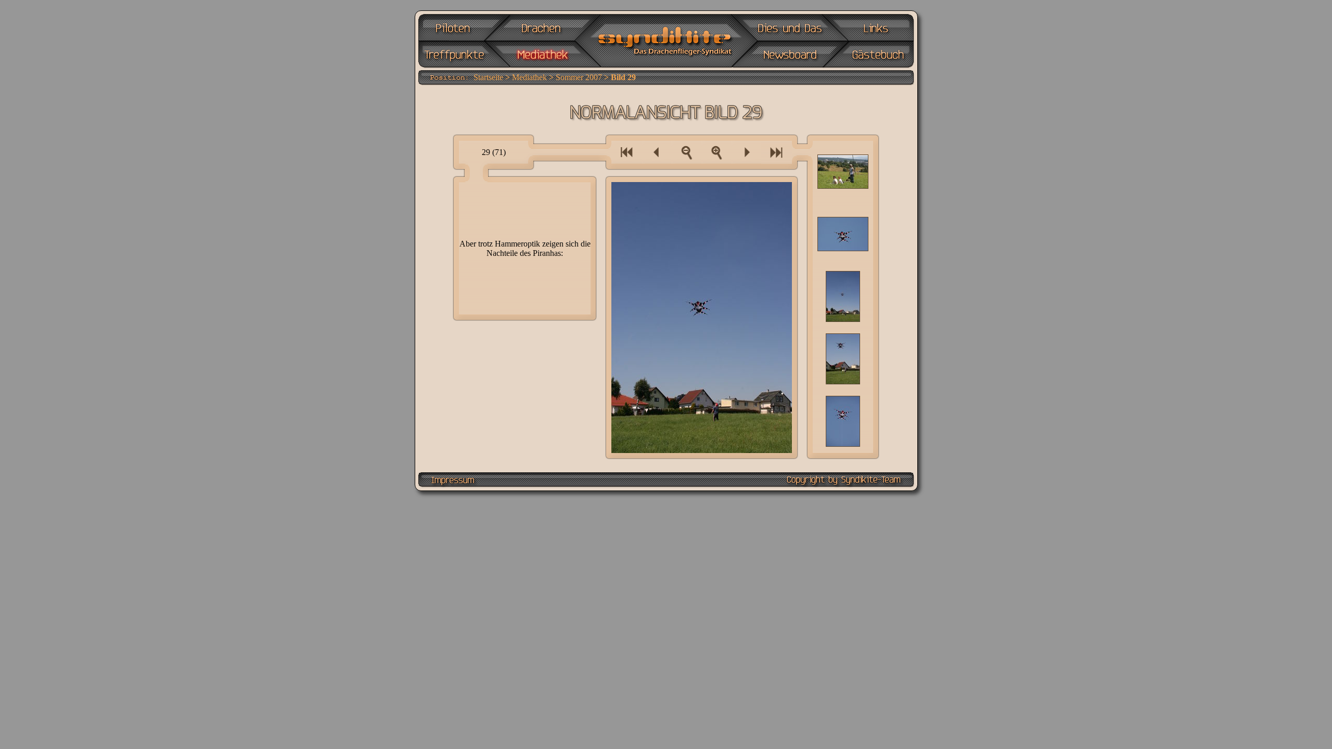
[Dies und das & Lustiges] (789, 27)
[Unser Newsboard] (789, 55)
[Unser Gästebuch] (875, 55)
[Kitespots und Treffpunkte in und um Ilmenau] (457, 55)
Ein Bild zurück (657, 152)
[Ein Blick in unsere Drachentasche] (541, 27)
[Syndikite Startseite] (665, 41)
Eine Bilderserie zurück (626, 152)
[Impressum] (453, 479)
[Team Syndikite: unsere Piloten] (457, 27)
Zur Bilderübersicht (686, 152)
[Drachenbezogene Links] (875, 27)
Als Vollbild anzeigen (716, 152)
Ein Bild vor (746, 152)
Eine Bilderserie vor (776, 152)
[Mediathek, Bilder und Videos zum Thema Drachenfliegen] (541, 55)
